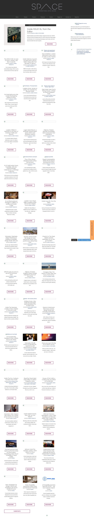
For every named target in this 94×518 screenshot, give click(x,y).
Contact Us (68, 17)
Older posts (17, 511)
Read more (50, 44)
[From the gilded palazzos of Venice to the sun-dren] (74, 123)
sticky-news (41, 33)
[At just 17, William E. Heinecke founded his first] (88, 121)
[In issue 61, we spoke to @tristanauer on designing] (81, 73)
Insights (49, 163)
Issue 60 (49, 135)
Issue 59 (12, 341)
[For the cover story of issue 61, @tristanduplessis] (88, 78)
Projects (34, 17)
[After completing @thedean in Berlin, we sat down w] (88, 184)
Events (51, 17)
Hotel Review (50, 95)
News (17, 17)
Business (49, 276)
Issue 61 (33, 33)
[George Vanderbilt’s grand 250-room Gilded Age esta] (81, 200)
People (25, 17)
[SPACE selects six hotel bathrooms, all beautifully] (74, 73)
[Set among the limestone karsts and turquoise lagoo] (74, 204)
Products (43, 17)
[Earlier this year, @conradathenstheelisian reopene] (81, 136)
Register (77, 17)
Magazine (59, 17)
